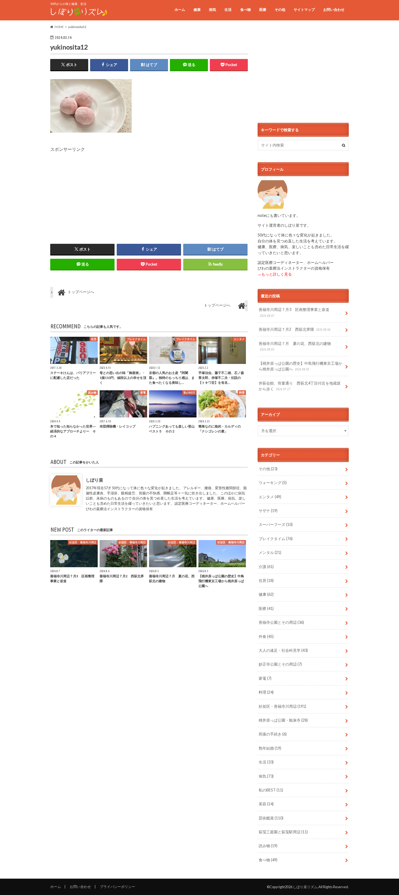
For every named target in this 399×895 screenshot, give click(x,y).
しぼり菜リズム (305, 887)
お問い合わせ (333, 9)
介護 (266, 566)
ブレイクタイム (276, 538)
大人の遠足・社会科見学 (283, 650)
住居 (266, 580)
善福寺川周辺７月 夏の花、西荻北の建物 (295, 346)
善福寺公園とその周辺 (281, 622)
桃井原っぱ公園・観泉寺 (283, 720)
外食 (266, 636)
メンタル (270, 552)
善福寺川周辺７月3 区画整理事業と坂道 (294, 312)
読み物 (268, 845)
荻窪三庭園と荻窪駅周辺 (283, 831)
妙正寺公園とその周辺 (280, 664)
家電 (265, 678)
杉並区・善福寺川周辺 (282, 706)
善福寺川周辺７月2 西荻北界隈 (295, 329)
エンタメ (270, 496)
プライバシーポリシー (117, 886)
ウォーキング (273, 482)
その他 (280, 9)
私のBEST (271, 790)
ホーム (180, 9)
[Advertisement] (149, 190)
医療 (262, 9)
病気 (212, 9)
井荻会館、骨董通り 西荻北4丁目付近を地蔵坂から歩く (300, 386)
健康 (197, 9)
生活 (228, 9)
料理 (266, 692)
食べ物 (245, 9)
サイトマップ (304, 9)
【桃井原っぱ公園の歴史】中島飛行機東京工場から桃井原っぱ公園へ (300, 366)
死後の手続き (273, 734)
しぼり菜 (94, 479)
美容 (266, 804)
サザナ (268, 510)
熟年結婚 (270, 748)
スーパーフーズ (276, 524)
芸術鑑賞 (271, 818)
